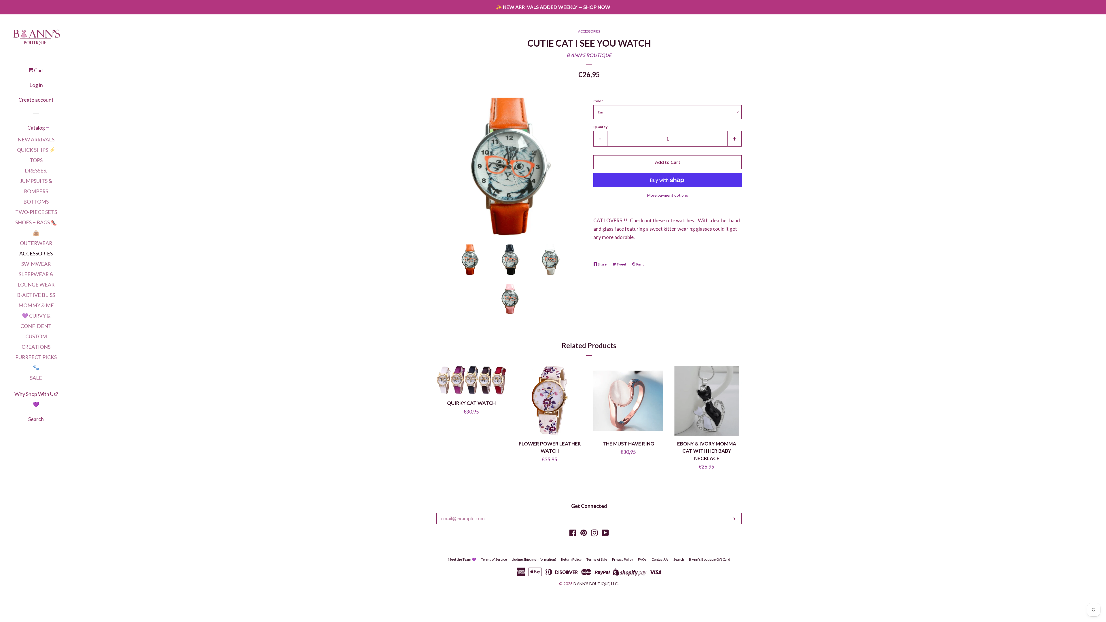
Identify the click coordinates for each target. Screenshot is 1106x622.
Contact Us (660, 559)
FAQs (642, 559)
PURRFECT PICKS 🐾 (36, 362)
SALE (36, 378)
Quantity (600, 127)
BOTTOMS (36, 201)
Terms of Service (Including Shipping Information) (518, 559)
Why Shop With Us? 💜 (36, 399)
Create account (36, 99)
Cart (38, 70)
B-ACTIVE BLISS (36, 295)
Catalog (36, 127)
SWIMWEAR (36, 264)
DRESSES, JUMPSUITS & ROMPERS (36, 180)
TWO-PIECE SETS (36, 212)
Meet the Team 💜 (462, 559)
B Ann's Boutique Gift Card (709, 559)
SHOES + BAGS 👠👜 (36, 227)
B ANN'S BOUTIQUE (589, 55)
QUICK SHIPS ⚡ (36, 150)
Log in (36, 85)
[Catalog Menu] (48, 128)
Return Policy (571, 559)
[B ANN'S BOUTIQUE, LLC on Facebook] (572, 534)
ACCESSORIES (36, 253)
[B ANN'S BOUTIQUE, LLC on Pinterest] (583, 534)
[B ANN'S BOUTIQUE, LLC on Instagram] (594, 534)
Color (598, 101)
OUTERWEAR (36, 243)
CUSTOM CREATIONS (36, 341)
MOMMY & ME (36, 305)
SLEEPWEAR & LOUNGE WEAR (36, 279)
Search (36, 419)
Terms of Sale (596, 559)
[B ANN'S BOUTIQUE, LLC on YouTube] (605, 534)
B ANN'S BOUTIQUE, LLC (595, 583)
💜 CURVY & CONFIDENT (36, 320)
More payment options (667, 195)
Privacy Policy (622, 559)
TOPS (36, 160)
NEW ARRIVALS (36, 139)
